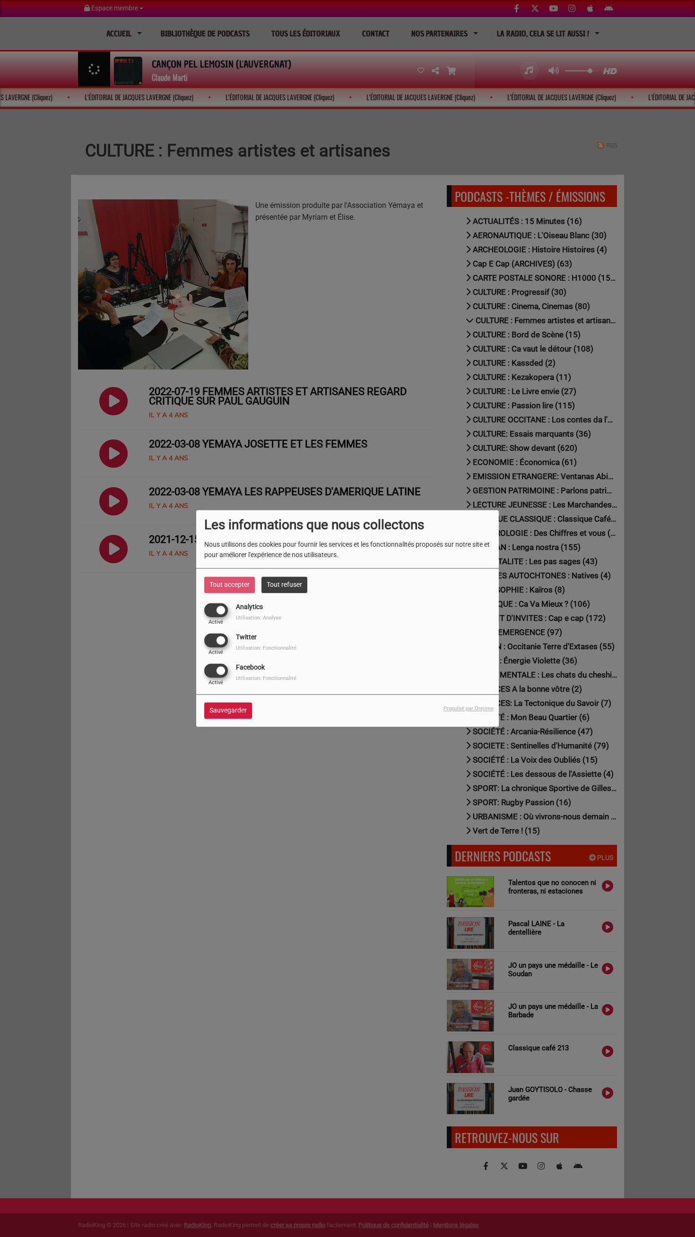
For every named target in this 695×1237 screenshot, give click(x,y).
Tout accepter (229, 584)
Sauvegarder (228, 710)
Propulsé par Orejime (468, 709)
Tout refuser (284, 584)
